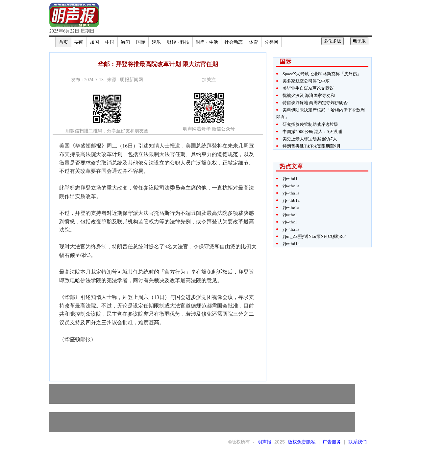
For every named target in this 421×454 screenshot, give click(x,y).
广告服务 (332, 441)
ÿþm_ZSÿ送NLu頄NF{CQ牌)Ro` (314, 236)
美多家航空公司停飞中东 (306, 81)
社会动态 (233, 42)
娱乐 (156, 42)
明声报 (264, 441)
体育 (253, 42)
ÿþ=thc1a (291, 207)
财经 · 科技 (178, 42)
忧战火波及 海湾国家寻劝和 (309, 95)
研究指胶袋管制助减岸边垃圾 (310, 124)
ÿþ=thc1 (290, 222)
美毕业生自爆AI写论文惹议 (308, 88)
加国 (94, 42)
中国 (109, 42)
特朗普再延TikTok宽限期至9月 (312, 146)
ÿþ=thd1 (290, 178)
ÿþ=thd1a (291, 243)
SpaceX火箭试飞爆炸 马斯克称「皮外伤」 (322, 74)
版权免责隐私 (301, 441)
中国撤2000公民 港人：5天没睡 (312, 131)
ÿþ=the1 (290, 214)
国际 (140, 42)
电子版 (359, 40)
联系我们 (357, 441)
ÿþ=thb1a (291, 200)
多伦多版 (332, 40)
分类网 (271, 42)
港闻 (125, 42)
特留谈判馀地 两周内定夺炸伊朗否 (315, 102)
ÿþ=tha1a (291, 193)
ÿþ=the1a (291, 186)
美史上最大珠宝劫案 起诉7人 (310, 139)
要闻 (79, 42)
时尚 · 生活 (207, 42)
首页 (63, 42)
